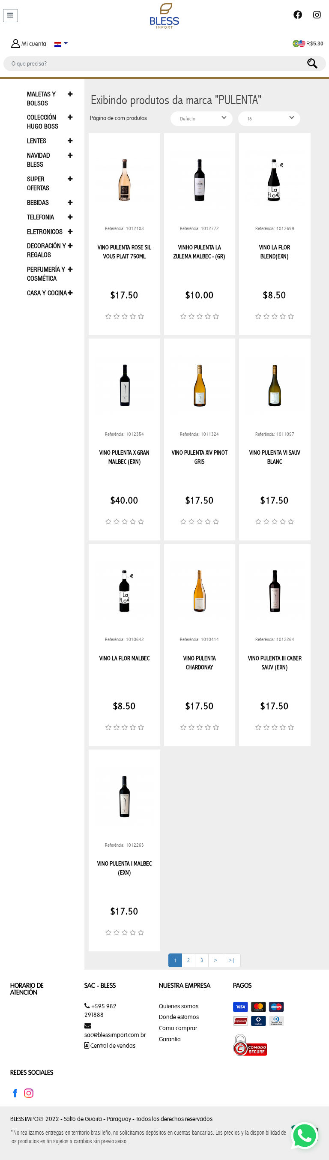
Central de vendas (112, 1045)
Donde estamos (179, 1016)
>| (231, 960)
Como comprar (178, 1028)
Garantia (170, 1039)
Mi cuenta (33, 43)
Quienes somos (178, 1006)
